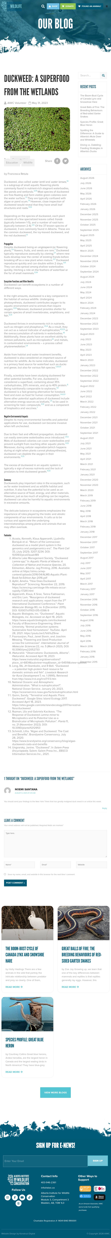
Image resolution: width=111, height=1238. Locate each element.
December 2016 (88, 599)
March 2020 (87, 490)
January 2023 (87, 365)
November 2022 (89, 375)
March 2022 (87, 401)
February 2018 (88, 526)
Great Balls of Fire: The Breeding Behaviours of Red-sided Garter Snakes (92, 112)
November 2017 (88, 542)
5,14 (36, 272)
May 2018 (85, 511)
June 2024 (86, 287)
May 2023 (85, 349)
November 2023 (89, 323)
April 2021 (85, 458)
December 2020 (89, 479)
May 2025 (85, 240)
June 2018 (85, 505)
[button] (43, 6)
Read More (13, 986)
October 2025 (88, 224)
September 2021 (89, 432)
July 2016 (85, 625)
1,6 (57, 388)
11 (26, 197)
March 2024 (86, 302)
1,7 (55, 253)
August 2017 (86, 557)
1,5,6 (46, 326)
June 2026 (86, 188)
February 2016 (88, 651)
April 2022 (86, 396)
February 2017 (87, 589)
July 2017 (85, 563)
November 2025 (89, 219)
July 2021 (85, 443)
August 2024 (87, 276)
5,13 (10, 315)
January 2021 (87, 474)
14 (67, 181)
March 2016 (86, 646)
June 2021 (86, 448)
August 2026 (87, 177)
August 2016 (87, 620)
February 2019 (88, 500)
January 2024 (87, 313)
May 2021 (85, 453)
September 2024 (89, 271)
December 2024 (89, 256)
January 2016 (87, 656)
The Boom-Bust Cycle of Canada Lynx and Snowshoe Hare (91, 98)
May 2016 (85, 635)
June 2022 (86, 391)
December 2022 (89, 370)
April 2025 (86, 245)
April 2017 (85, 578)
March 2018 (86, 521)
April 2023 (86, 354)
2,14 (35, 191)
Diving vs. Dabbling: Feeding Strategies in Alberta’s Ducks (91, 148)
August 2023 (87, 334)
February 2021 (88, 469)
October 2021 (87, 427)
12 (53, 339)
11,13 (30, 207)
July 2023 (85, 339)
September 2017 (89, 552)
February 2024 (88, 307)
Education (12, 162)
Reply (104, 808)
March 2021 (86, 464)
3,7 (54, 259)
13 (29, 200)
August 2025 (87, 235)
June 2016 (86, 630)
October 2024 (87, 266)
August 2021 (87, 438)
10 (64, 332)
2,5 (33, 225)
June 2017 (85, 568)
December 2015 (88, 661)
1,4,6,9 (62, 394)
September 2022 (89, 380)
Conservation (20, 159)
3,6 (64, 262)
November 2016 (88, 604)
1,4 (12, 249)
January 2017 (87, 594)
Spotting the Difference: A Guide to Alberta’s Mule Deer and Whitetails (92, 135)
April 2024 (86, 297)
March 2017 (86, 583)
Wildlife (27, 162)
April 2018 (85, 516)
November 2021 (88, 422)
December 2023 (89, 318)
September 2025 (89, 230)
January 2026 (87, 209)
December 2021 (88, 417)
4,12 (42, 404)
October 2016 (87, 609)
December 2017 (88, 537)
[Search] (103, 75)
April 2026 (86, 198)
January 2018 (87, 531)
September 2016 (89, 615)
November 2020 (89, 485)
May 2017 (85, 573)
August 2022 (87, 386)
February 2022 (88, 406)
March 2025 (87, 250)
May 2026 (85, 193)
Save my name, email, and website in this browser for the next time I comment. (41, 874)
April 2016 (85, 641)
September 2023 (89, 328)
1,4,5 (67, 437)
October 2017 (87, 547)
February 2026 (88, 204)
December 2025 (89, 214)
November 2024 (89, 261)
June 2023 (86, 344)
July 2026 (85, 183)
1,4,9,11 (58, 366)
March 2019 (86, 495)
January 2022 (87, 412)
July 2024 (85, 282)
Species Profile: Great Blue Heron (91, 123)
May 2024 (85, 292)
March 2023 (86, 360)
